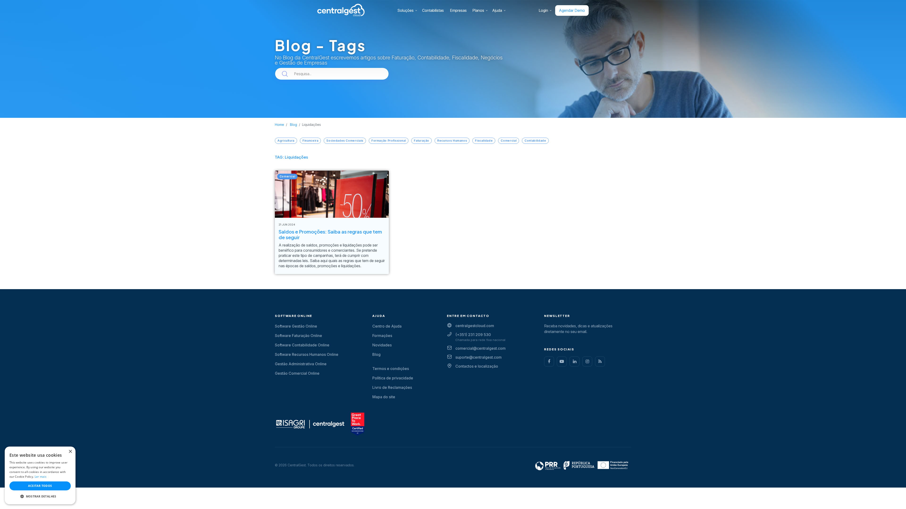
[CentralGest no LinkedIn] (574, 361)
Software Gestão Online (296, 326)
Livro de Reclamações (392, 387)
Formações (382, 335)
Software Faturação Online (298, 335)
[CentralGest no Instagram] (587, 361)
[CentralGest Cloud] (341, 10)
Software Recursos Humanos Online (306, 354)
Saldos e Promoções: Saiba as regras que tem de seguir (330, 234)
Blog (376, 354)
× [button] (70, 451)
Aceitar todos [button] (40, 486)
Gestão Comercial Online (297, 373)
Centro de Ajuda (387, 326)
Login (543, 10)
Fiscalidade (484, 140)
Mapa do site (383, 396)
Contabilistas (433, 10)
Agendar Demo (572, 10)
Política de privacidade (392, 378)
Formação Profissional (388, 140)
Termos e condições (390, 368)
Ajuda (497, 10)
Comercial (508, 140)
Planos (478, 10)
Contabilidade (535, 140)
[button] (40, 496)
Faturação (421, 140)
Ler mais (40, 477)
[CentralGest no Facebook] (549, 361)
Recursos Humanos (452, 140)
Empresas (458, 10)
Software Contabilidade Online (302, 345)
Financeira (310, 140)
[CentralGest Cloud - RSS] (600, 361)
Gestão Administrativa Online (301, 363)
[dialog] (40, 475)
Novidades (382, 345)
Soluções (405, 10)
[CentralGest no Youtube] (562, 361)
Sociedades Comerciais (344, 140)
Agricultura (285, 140)
